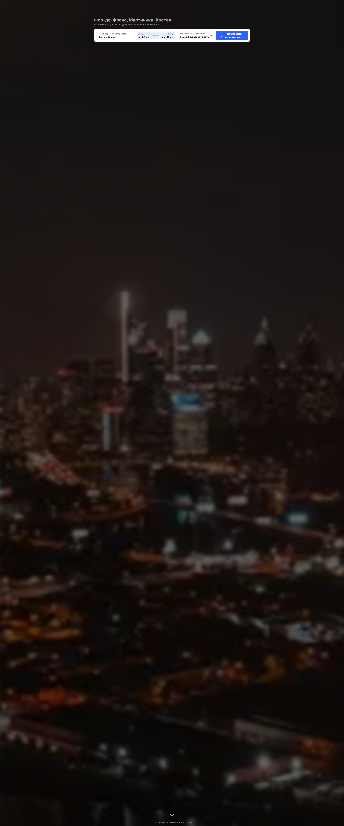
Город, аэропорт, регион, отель (112, 34)
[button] (275, 4)
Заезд (141, 34)
